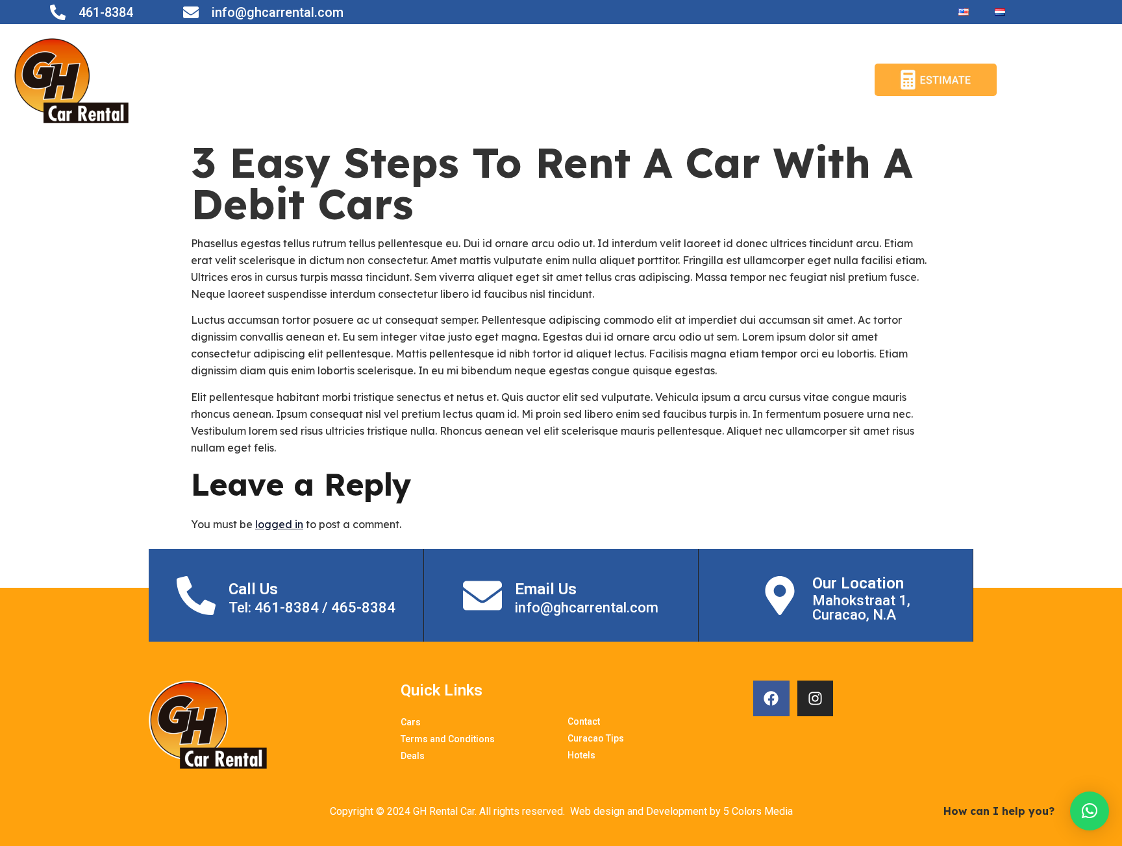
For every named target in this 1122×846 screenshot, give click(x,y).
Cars (447, 80)
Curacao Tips (751, 80)
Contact (635, 80)
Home (407, 80)
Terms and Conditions (535, 80)
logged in (279, 524)
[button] (1089, 811)
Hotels (821, 80)
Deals (686, 80)
